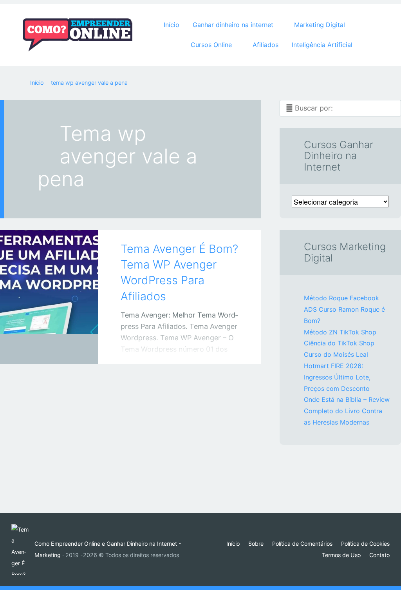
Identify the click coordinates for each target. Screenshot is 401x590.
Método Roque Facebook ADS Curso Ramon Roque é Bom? (344, 309)
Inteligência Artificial (322, 45)
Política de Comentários (302, 543)
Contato (379, 555)
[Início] (22, 549)
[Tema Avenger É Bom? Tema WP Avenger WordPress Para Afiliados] (49, 286)
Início (171, 25)
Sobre (256, 543)
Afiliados (265, 45)
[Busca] (368, 18)
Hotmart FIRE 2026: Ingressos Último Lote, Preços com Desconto (337, 377)
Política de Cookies (365, 543)
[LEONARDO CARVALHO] (59, 349)
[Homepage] (77, 34)
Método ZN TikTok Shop (340, 332)
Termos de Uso (341, 555)
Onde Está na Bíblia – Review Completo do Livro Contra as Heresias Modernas (347, 411)
